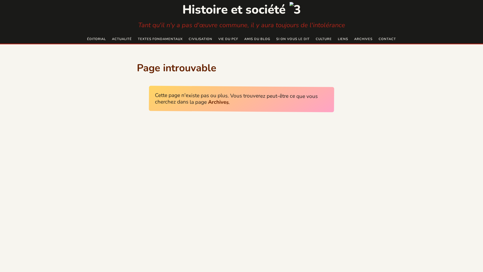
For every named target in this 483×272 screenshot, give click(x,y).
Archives (363, 39)
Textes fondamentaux (160, 39)
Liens (343, 39)
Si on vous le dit (292, 39)
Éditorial (96, 39)
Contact (387, 39)
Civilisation (200, 39)
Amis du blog (257, 39)
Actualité (122, 39)
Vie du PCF (228, 39)
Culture (324, 39)
